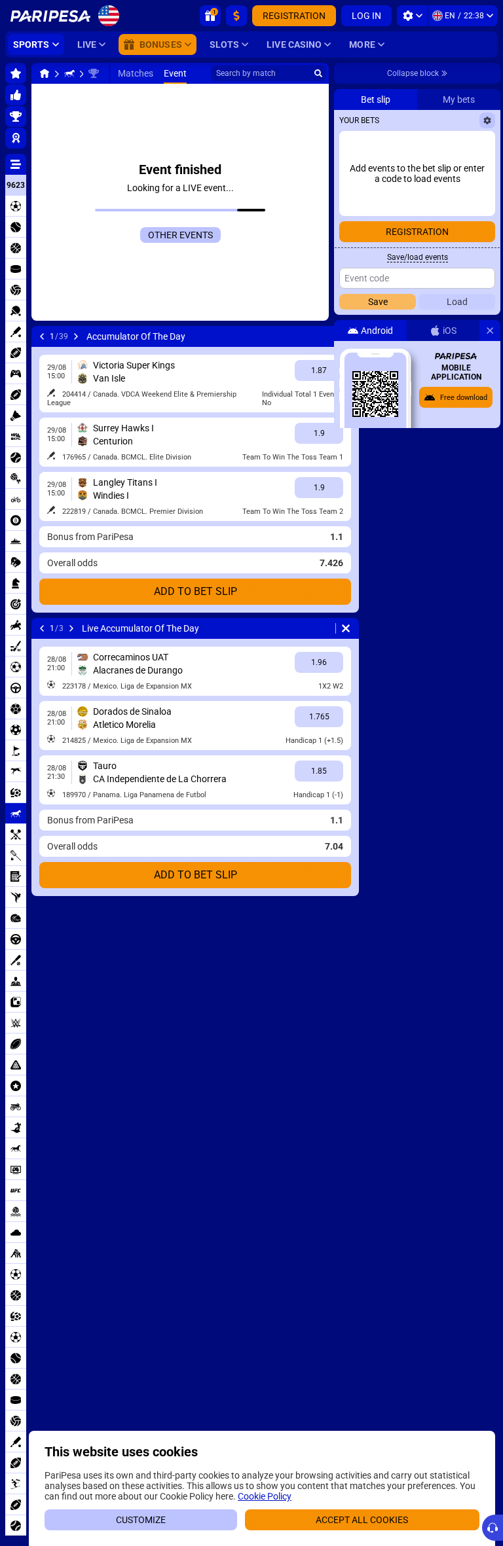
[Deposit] (236, 15)
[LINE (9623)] (44, 73)
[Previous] (42, 336)
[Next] (76, 336)
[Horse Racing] (69, 73)
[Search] (318, 73)
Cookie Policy (264, 1496)
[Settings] (412, 15)
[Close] (489, 330)
